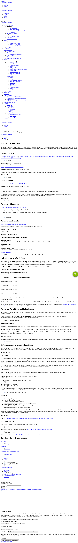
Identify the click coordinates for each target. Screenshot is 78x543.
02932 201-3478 (19, 434)
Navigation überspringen (6, 2)
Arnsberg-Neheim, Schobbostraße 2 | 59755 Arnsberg (14, 183)
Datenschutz (9, 541)
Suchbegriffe (4, 486)
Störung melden (25, 489)
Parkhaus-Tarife (14, 156)
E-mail (5, 459)
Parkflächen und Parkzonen (41, 156)
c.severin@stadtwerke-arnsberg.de (32, 434)
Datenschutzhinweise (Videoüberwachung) (11, 158)
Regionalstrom (32, 489)
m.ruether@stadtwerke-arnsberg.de (43, 297)
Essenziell (4, 519)
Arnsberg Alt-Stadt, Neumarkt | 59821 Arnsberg (12, 167)
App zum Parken (60, 156)
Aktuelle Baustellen (16, 489)
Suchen (3, 487)
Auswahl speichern (5, 540)
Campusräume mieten (6, 489)
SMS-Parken (52, 156)
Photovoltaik (39, 489)
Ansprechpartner (69, 156)
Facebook (6, 458)
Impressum (3, 541)
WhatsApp (6, 456)
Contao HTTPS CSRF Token (9, 521)
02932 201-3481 (31, 429)
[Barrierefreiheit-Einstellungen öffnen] (75, 274)
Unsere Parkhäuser (5, 156)
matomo (4, 538)
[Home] (3, 1)
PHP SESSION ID (7, 526)
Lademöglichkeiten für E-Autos (26, 156)
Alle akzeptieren (14, 540)
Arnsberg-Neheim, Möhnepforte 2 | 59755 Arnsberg (13, 207)
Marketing (4, 531)
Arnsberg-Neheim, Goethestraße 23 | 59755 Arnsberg (13, 224)
